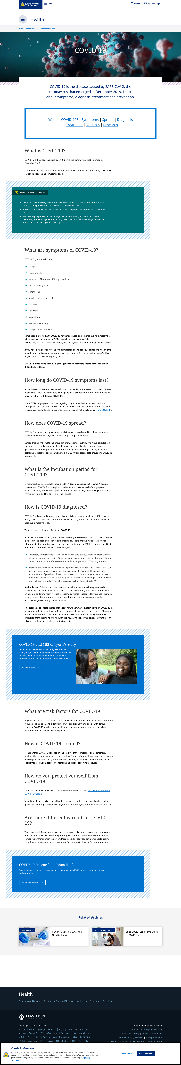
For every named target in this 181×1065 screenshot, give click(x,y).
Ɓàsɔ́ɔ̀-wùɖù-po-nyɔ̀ (49, 1033)
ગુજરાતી (22, 1041)
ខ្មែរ (73, 1041)
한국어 (30, 1037)
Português (85, 1029)
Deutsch (65, 1037)
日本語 (22, 1037)
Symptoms (90, 119)
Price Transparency (130, 1033)
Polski (74, 1037)
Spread (108, 119)
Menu (48, 4)
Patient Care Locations (151, 1033)
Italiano (22, 1033)
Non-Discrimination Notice (149, 1041)
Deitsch (65, 1041)
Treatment (74, 124)
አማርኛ (31, 1029)
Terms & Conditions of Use (122, 1041)
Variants (93, 124)
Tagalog (62, 1029)
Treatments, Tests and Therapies (59, 1001)
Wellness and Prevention (88, 1001)
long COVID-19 (104, 409)
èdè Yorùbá (79, 1033)
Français (52, 1029)
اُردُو (42, 1041)
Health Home (30, 29)
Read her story (29, 667)
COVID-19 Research (31, 882)
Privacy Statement (154, 1037)
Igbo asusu (66, 1033)
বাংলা (89, 1033)
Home (21, 29)
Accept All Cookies (146, 1053)
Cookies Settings (127, 1053)
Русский (73, 1029)
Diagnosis (125, 119)
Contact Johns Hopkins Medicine (147, 1029)
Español (22, 1029)
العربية (55, 1037)
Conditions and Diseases (46, 29)
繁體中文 (41, 1029)
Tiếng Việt (33, 1033)
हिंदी (57, 1040)
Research (110, 124)
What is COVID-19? (63, 119)
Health (37, 19)
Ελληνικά (85, 1036)
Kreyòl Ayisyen (43, 1037)
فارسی (50, 1041)
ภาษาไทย (32, 1041)
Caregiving (108, 1001)
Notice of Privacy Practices (131, 1037)
